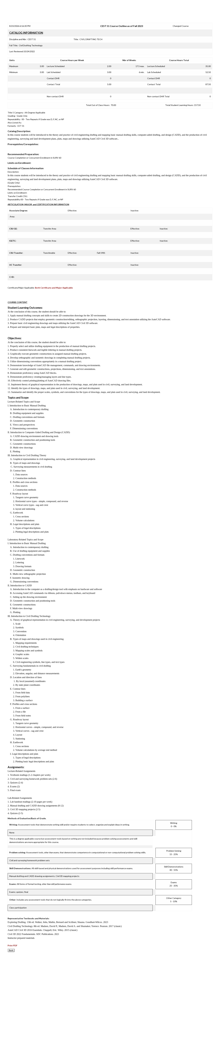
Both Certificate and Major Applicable (54, 287)
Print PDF (12, 945)
